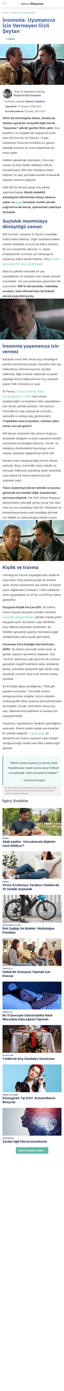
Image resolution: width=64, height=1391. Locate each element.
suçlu (19, 202)
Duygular (7, 1055)
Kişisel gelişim (10, 1095)
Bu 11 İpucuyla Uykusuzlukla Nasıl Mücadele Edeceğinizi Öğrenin (27, 1017)
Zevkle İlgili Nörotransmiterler (24, 1141)
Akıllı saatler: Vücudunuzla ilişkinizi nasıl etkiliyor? (28, 844)
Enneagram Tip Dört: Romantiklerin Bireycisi (28, 1100)
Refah (5, 838)
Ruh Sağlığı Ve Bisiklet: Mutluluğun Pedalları (28, 930)
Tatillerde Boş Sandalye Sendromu (28, 1059)
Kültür (5, 12)
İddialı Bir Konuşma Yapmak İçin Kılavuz (26, 974)
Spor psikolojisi (11, 925)
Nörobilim (8, 1138)
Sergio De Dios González (27, 95)
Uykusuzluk (36, 733)
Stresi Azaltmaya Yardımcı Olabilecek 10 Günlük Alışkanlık (30, 887)
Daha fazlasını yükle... (32, 1150)
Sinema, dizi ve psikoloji (23, 12)
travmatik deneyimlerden (18, 617)
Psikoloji (7, 968)
